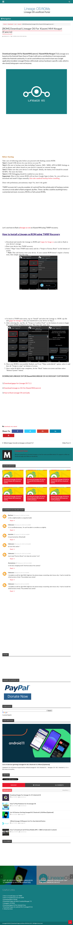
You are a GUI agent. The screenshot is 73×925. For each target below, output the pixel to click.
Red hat (10, 515)
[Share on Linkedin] (55, 431)
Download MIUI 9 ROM (10, 899)
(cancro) (38, 388)
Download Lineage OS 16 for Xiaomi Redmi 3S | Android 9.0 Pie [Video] (60, 498)
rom (15, 24)
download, (15, 36)
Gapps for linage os (47, 242)
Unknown (11, 525)
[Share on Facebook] (17, 431)
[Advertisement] (36, 45)
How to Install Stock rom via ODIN (13, 897)
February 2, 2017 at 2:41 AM (24, 563)
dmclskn (10, 534)
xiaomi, (25, 36)
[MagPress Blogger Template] (36, 9)
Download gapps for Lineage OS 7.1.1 (17, 383)
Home (5, 24)
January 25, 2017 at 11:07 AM (23, 553)
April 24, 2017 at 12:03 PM (22, 584)
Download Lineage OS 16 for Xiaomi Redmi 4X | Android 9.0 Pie (13, 481)
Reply (11, 520)
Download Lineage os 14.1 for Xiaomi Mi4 (19, 388)
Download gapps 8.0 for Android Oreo (14, 905)
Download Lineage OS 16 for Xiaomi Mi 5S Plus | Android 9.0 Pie (60, 481)
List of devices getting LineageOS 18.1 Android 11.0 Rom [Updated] (26, 764)
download (10, 24)
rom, (21, 36)
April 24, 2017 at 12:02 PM (22, 572)
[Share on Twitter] (30, 431)
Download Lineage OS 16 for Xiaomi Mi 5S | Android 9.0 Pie (36, 481)
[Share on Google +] (42, 431)
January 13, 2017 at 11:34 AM (23, 525)
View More (65, 790)
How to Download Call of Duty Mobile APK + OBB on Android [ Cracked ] (33, 830)
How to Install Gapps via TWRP (12, 896)
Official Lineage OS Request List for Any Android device (27, 821)
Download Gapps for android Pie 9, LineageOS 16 (18, 907)
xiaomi (19, 24)
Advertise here (8, 909)
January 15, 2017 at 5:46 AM (22, 534)
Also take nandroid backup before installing (44, 178)
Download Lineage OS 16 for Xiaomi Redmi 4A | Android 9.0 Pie (13, 498)
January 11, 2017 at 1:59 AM (22, 515)
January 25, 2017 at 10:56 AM (23, 544)
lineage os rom (25, 228)
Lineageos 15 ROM (9, 903)
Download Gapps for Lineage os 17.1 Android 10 (25, 795)
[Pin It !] (8, 435)
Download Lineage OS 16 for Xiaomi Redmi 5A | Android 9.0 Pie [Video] (36, 498)
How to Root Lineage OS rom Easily (17, 393)
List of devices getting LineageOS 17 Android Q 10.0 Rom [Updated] (31, 812)
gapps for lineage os (16, 321)
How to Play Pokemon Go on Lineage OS (23, 803)
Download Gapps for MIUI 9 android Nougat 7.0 (17, 901)
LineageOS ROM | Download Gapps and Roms (13, 923)
